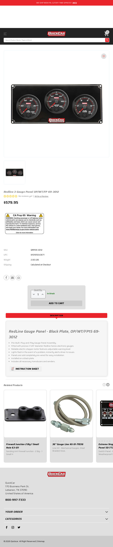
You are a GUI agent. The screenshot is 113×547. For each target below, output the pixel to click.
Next (107, 384)
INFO (75, 2)
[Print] (18, 277)
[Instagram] (12, 527)
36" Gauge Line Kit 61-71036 (67, 444)
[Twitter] (19, 527)
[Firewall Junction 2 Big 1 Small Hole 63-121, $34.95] (25, 414)
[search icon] (107, 40)
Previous (104, 384)
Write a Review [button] (41, 196)
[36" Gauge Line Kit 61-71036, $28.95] (71, 414)
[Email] (12, 277)
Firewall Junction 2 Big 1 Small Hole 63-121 (22, 446)
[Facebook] (6, 277)
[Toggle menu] (6, 34)
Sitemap (41, 541)
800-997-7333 (15, 500)
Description (56, 315)
